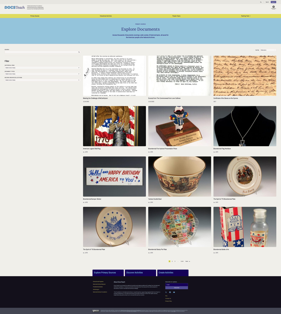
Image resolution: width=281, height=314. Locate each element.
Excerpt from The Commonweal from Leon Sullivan (179, 79)
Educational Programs (98, 281)
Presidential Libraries (98, 287)
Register (273, 2)
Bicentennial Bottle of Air (244, 230)
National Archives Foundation (100, 292)
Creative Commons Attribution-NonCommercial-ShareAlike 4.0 (131, 310)
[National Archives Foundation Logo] (273, 7)
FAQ (166, 296)
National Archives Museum (99, 284)
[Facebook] (170, 292)
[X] (166, 292)
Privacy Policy (168, 301)
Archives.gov (96, 289)
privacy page (173, 311)
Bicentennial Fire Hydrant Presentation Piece (179, 129)
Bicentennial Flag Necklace (244, 129)
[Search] (260, 2)
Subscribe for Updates (171, 282)
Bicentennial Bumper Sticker (114, 179)
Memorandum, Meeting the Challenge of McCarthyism (114, 79)
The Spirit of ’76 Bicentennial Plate (244, 179)
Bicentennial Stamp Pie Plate (179, 230)
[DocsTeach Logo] (15, 7)
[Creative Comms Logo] (95, 311)
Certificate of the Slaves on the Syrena (244, 79)
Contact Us (168, 298)
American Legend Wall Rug (114, 129)
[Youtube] (174, 292)
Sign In (267, 2)
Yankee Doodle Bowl (179, 179)
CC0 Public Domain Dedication (132, 311)
